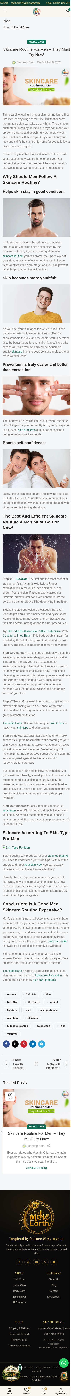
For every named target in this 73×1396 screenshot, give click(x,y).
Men (48, 994)
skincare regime (58, 855)
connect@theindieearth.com (53, 1328)
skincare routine (13, 256)
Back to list (36, 1063)
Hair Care (19, 1279)
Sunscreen (43, 1025)
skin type (22, 727)
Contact (53, 1291)
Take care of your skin (48, 975)
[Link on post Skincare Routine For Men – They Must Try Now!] (36, 1108)
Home (6, 27)
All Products (19, 1302)
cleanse (12, 994)
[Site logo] (36, 11)
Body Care (19, 1291)
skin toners (57, 723)
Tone (62, 1025)
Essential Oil (19, 1296)
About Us (54, 1279)
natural (53, 1002)
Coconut (8, 635)
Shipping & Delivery (19, 1328)
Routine (12, 1010)
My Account (53, 1296)
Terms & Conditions (19, 1345)
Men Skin (12, 1002)
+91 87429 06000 (54, 1334)
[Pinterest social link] (23, 1044)
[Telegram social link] (41, 1044)
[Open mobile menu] (4, 10)
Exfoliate (21, 578)
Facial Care (21, 27)
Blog (53, 1285)
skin (28, 1010)
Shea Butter (24, 635)
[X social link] (15, 1044)
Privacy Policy (19, 1339)
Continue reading (36, 1167)
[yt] (36, 1262)
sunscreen (9, 810)
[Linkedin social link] (32, 1044)
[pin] (45, 1262)
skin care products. (45, 979)
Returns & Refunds (19, 1334)
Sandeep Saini (25, 62)
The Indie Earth (12, 723)
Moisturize (34, 1002)
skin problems (27, 429)
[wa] (53, 1262)
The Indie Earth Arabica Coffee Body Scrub (34, 631)
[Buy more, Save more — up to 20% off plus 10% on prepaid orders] (11, 1373)
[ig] (27, 1262)
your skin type (33, 864)
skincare (17, 351)
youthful (12, 1033)
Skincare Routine (17, 1025)
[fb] (19, 1262)
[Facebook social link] (6, 1044)
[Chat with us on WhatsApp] (64, 1363)
